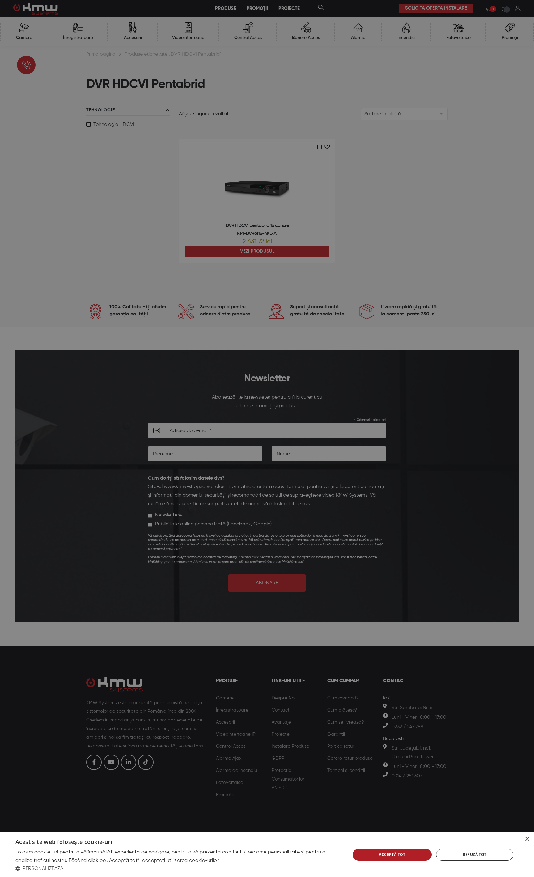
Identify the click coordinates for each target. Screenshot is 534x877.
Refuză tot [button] (475, 854)
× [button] (527, 839)
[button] (178, 868)
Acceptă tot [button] (392, 854)
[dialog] (267, 854)
